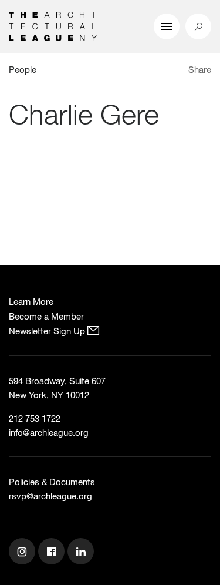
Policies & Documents (52, 481)
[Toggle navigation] (166, 26)
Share (199, 69)
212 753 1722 (34, 418)
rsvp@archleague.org (50, 495)
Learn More (31, 301)
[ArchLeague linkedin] (82, 552)
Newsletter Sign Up (48, 330)
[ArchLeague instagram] (23, 552)
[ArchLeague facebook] (52, 552)
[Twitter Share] (165, 71)
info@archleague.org (49, 432)
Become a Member (46, 316)
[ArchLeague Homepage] (53, 25)
